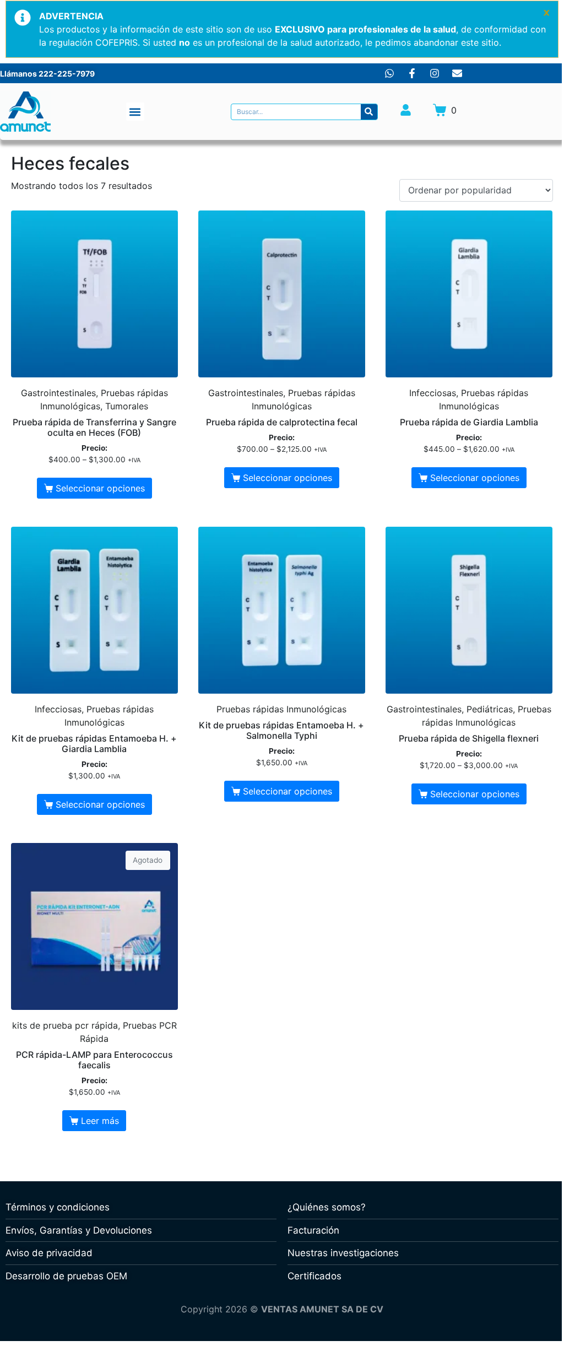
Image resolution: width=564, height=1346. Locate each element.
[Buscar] (369, 112)
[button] (135, 111)
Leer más (100, 1120)
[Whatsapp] (389, 73)
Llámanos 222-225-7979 (47, 73)
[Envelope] (457, 73)
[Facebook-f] (412, 73)
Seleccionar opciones (100, 488)
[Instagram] (434, 73)
